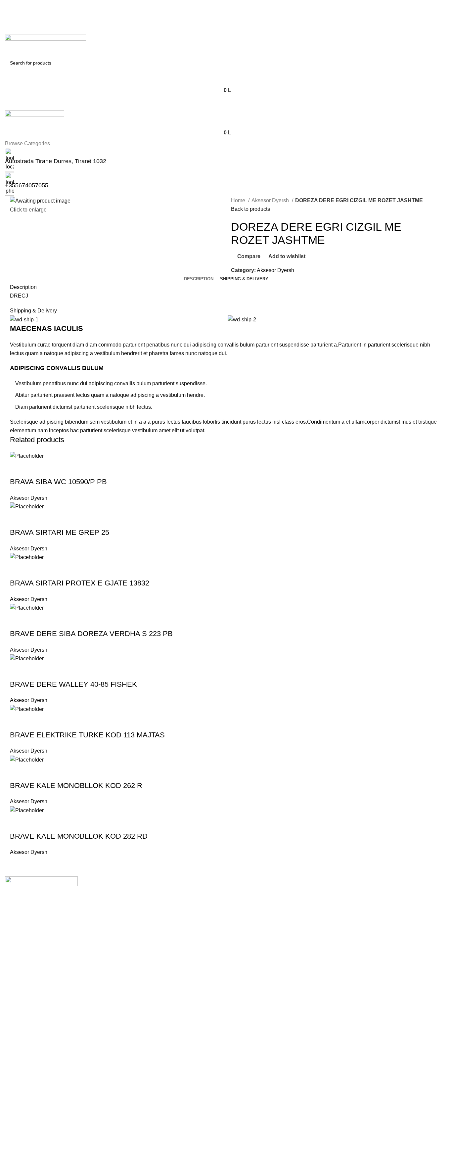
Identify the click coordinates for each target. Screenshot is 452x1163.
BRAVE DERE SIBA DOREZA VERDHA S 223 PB (91, 633)
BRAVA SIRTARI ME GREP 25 (59, 532)
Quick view (36, 468)
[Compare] (54, 468)
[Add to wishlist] (72, 468)
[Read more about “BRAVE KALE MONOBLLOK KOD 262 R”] (18, 772)
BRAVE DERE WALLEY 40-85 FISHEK (73, 684)
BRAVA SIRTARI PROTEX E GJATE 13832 (79, 583)
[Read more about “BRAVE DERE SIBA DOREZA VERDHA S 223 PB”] (18, 620)
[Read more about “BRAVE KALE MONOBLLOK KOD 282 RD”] (18, 823)
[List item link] (226, 928)
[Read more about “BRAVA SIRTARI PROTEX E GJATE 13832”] (18, 570)
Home (239, 200)
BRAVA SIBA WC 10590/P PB (58, 482)
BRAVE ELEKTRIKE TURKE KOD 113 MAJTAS (87, 735)
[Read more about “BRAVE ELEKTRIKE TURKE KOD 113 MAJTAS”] (18, 722)
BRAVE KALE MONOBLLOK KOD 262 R (76, 785)
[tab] (198, 279)
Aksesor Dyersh (270, 200)
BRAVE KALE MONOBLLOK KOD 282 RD (79, 836)
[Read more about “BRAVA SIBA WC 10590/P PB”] (18, 468)
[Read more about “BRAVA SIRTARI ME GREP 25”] (18, 519)
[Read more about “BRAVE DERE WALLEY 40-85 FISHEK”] (18, 671)
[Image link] (41, 881)
